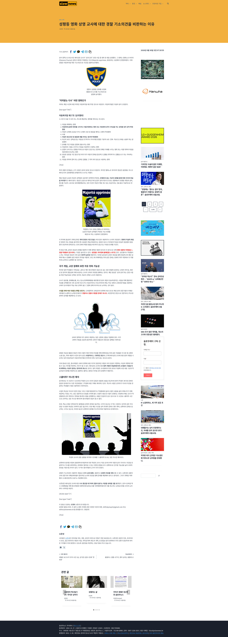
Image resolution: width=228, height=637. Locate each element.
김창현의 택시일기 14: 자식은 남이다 (71, 593)
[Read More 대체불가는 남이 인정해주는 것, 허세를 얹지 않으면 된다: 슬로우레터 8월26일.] (152, 416)
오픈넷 (61, 29)
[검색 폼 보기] (168, 3)
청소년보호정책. (123, 633)
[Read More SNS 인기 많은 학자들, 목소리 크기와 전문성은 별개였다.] (152, 320)
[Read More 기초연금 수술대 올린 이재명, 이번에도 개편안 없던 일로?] (152, 153)
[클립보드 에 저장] (90, 52)
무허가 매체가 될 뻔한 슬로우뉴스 (120, 593)
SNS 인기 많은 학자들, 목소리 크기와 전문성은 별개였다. (152, 333)
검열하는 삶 (93, 592)
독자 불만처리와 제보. (157, 633)
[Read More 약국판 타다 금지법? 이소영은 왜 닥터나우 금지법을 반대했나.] (152, 444)
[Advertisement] (152, 113)
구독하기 (148, 375)
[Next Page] (160, 209)
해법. (140, 3)
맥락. (153, 453)
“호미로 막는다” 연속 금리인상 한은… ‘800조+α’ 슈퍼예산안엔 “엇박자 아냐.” (152, 279)
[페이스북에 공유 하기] (71, 52)
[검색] (159, 476)
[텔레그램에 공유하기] (82, 52)
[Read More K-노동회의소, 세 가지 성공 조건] (152, 391)
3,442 (153, 209)
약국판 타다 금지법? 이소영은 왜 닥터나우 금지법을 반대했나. (152, 458)
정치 (142, 186)
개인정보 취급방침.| (136, 633)
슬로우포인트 (144, 329)
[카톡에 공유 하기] (79, 52)
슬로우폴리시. (144, 161)
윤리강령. (146, 633)
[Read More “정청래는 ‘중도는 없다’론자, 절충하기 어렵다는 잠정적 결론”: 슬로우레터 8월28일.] (152, 178)
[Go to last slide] (64, 592)
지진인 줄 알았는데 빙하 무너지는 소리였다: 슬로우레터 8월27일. (152, 307)
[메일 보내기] (86, 52)
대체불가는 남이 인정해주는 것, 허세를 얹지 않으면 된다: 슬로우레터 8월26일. (151, 430)
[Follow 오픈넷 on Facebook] (60, 547)
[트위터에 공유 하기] (75, 52)
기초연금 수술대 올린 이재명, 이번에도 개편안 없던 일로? (151, 165)
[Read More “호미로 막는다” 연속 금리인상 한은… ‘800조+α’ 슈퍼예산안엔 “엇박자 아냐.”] (152, 265)
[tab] (93, 609)
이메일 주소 (147, 349)
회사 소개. (77, 625)
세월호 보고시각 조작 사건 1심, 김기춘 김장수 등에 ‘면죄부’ (76, 557)
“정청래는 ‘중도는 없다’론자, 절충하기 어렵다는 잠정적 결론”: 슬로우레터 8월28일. (152, 192)
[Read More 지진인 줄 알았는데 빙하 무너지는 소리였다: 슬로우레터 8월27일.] (152, 293)
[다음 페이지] (128, 592)
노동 (142, 400)
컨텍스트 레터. (147, 186)
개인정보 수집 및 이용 (155, 368)
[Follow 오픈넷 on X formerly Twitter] (64, 547)
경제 (149, 453)
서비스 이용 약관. (110, 633)
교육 (60, 19)
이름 (145, 359)
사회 (63, 19)
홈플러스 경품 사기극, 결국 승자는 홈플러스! (119, 555)
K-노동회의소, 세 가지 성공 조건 (152, 404)
